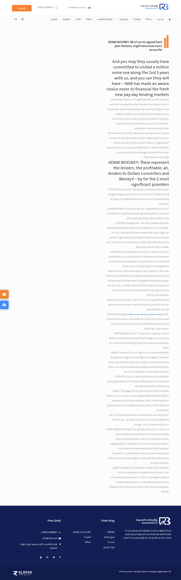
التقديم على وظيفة (82, 532)
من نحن (160, 19)
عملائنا (89, 19)
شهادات (137, 19)
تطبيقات (21, 574)
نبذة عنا (111, 542)
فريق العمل (109, 537)
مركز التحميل (109, 547)
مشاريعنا (124, 19)
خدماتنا (149, 19)
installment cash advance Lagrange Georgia (144, 314)
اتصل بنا (54, 19)
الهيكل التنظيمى (105, 19)
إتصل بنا (22, 8)
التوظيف (66, 19)
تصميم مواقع (27, 574)
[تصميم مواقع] (15, 573)
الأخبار (78, 19)
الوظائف (111, 532)
